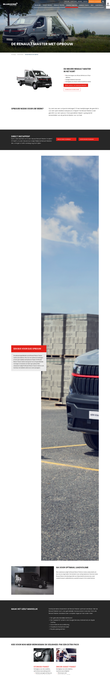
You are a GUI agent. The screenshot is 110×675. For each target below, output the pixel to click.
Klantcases (74, 1)
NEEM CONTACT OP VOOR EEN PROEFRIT (76, 85)
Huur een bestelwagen (87, 139)
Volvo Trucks (47, 5)
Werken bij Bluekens (95, 1)
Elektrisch (99, 5)
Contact (85, 1)
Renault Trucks (59, 5)
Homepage (13, 54)
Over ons (66, 1)
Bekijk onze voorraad (64, 139)
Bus (92, 5)
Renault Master (71, 5)
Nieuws (80, 1)
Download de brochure (72, 89)
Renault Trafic (84, 5)
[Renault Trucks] (108, 4)
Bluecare (38, 5)
